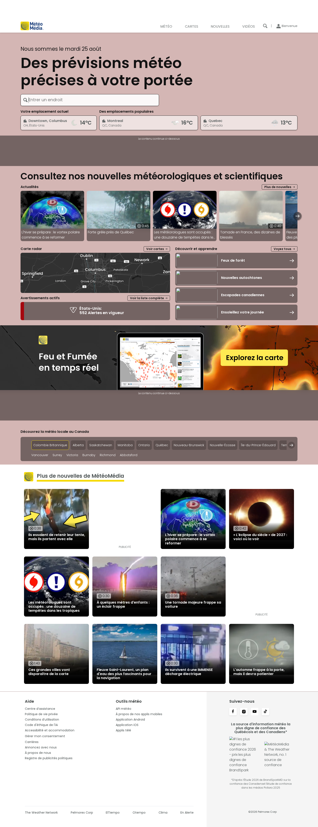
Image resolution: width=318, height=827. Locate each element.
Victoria (72, 455)
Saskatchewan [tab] (100, 445)
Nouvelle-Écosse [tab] (222, 445)
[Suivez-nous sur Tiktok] (265, 712)
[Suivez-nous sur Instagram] (243, 712)
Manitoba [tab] (125, 445)
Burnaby (88, 455)
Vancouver (39, 455)
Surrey (57, 455)
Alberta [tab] (78, 445)
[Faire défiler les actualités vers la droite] (298, 216)
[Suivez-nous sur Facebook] (233, 712)
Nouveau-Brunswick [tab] (189, 445)
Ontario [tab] (144, 445)
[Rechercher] (265, 26)
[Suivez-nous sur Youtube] (254, 712)
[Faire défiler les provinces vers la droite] (291, 445)
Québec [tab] (162, 445)
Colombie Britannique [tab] (50, 445)
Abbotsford (128, 455)
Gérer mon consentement (45, 736)
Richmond (108, 455)
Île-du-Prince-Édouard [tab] (258, 445)
